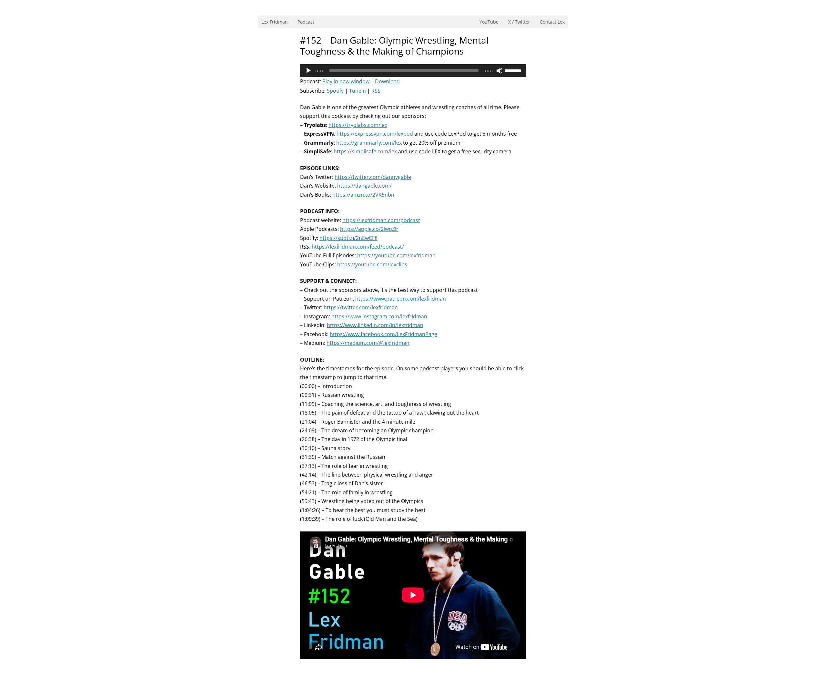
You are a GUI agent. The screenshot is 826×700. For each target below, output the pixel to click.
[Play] (308, 70)
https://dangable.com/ (364, 185)
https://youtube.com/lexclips (372, 264)
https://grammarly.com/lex (369, 142)
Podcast (305, 22)
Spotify (335, 90)
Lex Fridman (274, 22)
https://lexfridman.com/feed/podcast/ (358, 246)
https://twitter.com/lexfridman (361, 307)
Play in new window (345, 81)
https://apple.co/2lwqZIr (369, 228)
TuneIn (357, 90)
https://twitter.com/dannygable (373, 176)
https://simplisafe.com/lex (365, 151)
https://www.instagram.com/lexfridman (379, 316)
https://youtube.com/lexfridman (396, 255)
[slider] (514, 70)
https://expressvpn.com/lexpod (375, 133)
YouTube (489, 22)
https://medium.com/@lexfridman (368, 342)
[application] (413, 70)
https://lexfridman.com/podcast (381, 220)
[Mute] (499, 70)
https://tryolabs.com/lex (357, 125)
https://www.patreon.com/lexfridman (400, 298)
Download (387, 81)
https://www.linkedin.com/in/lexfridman (375, 325)
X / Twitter (519, 22)
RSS (375, 90)
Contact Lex (552, 22)
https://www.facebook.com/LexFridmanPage (383, 334)
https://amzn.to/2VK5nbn (363, 194)
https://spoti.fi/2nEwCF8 (348, 238)
